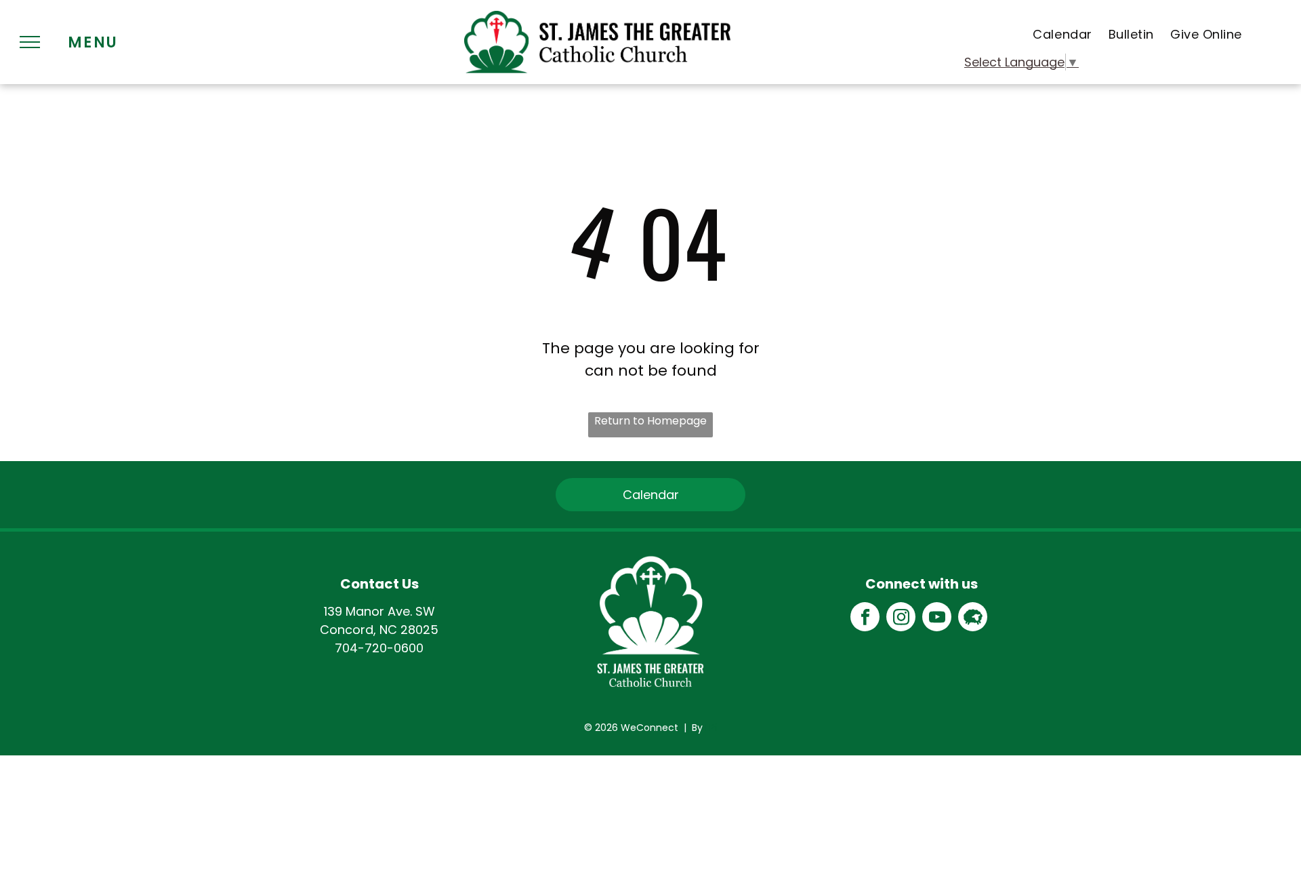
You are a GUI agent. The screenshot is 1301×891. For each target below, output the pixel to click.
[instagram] (900, 618)
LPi (711, 727)
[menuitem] (1062, 34)
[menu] (29, 42)
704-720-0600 (379, 647)
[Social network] (972, 618)
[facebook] (865, 618)
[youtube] (936, 618)
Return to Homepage (650, 421)
